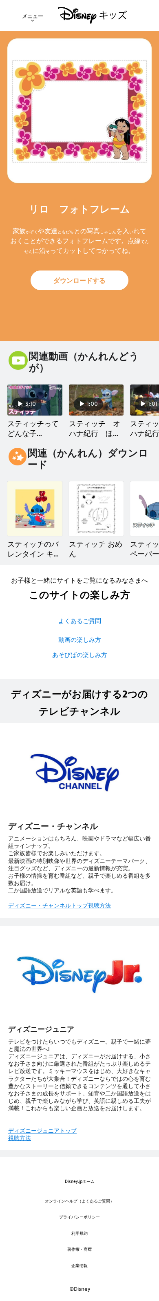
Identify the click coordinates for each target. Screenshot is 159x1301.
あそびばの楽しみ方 (79, 655)
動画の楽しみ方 (79, 640)
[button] (79, 280)
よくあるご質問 (79, 621)
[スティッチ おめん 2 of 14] (96, 508)
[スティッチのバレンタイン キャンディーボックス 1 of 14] (34, 508)
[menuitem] (32, 16)
